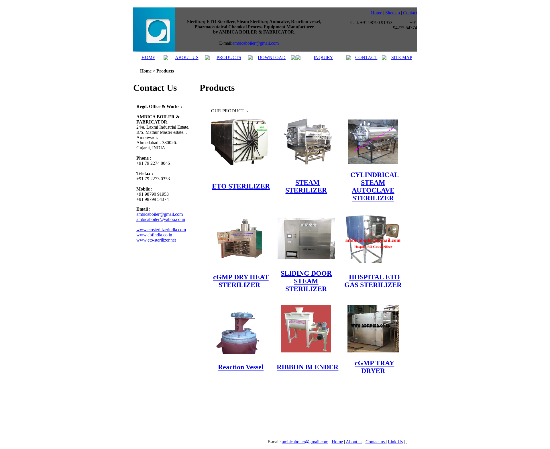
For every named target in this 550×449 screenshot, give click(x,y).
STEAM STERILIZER (306, 186)
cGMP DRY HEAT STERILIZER (241, 281)
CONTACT (366, 57)
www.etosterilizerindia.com (161, 229)
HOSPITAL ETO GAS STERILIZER (373, 281)
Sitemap (392, 12)
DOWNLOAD (272, 57)
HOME (148, 57)
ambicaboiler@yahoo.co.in (160, 219)
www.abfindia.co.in (154, 234)
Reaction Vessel (241, 367)
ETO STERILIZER (241, 186)
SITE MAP (401, 57)
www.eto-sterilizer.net (156, 240)
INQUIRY (323, 57)
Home (376, 12)
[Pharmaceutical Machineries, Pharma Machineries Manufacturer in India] (154, 50)
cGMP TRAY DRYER (374, 367)
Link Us (395, 441)
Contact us (376, 441)
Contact (410, 12)
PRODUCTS (229, 57)
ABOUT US (187, 57)
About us (354, 441)
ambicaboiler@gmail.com (255, 43)
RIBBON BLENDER (307, 367)
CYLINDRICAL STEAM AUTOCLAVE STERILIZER (374, 186)
